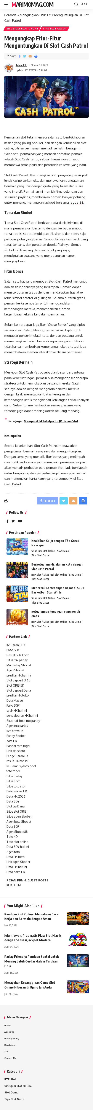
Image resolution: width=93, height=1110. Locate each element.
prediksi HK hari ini (18, 675)
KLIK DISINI (13, 885)
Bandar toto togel (18, 746)
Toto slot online (17, 842)
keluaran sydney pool (21, 766)
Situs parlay (14, 776)
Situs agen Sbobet (18, 816)
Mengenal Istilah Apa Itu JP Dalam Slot (51, 421)
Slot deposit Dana (18, 690)
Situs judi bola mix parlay (23, 721)
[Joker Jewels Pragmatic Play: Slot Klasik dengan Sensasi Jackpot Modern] (78, 939)
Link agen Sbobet (18, 862)
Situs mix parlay (17, 660)
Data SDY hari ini (17, 847)
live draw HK (14, 731)
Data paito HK (15, 872)
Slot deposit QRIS (18, 680)
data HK (11, 741)
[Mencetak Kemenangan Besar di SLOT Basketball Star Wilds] (17, 594)
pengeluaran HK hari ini (22, 715)
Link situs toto (15, 751)
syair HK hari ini (16, 710)
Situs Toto (13, 781)
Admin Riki (21, 65)
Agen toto (13, 852)
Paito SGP (12, 705)
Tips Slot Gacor (54, 28)
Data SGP (12, 826)
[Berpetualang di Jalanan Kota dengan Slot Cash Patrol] (17, 570)
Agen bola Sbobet (18, 821)
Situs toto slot (15, 786)
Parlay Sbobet (16, 736)
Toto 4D (12, 836)
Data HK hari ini (16, 867)
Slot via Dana (15, 806)
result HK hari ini (17, 761)
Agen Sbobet (15, 670)
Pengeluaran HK (17, 756)
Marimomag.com (32, 4)
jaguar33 (76, 202)
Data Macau (14, 700)
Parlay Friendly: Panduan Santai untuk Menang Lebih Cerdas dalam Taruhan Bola (31, 961)
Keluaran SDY (15, 645)
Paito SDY (13, 650)
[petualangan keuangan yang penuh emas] (17, 617)
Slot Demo (63, 551)
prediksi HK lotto (17, 695)
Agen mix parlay (17, 725)
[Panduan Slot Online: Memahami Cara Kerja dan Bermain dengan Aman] (78, 918)
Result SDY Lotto (17, 655)
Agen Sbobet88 (17, 831)
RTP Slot (36, 574)
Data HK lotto (15, 857)
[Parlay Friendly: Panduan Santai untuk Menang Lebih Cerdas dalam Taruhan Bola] (78, 960)
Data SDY (12, 801)
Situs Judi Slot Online (22, 28)
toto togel (13, 771)
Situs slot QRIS (16, 811)
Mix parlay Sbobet (18, 665)
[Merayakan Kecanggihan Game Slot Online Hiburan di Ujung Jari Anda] (78, 986)
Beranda (10, 15)
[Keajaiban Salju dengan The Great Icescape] (17, 546)
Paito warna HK (16, 791)
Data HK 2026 (16, 796)
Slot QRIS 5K (15, 685)
